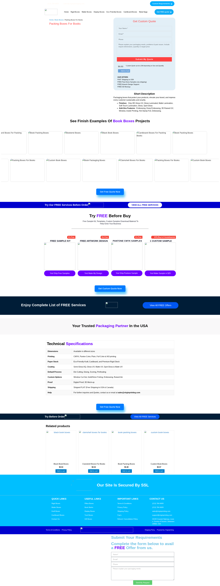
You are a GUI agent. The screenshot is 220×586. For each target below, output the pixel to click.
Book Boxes (59, 20)
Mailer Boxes (87, 12)
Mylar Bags (143, 12)
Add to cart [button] (61, 471)
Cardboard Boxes (130, 12)
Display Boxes (99, 12)
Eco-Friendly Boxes (114, 12)
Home (66, 12)
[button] (124, 71)
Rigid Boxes (75, 12)
